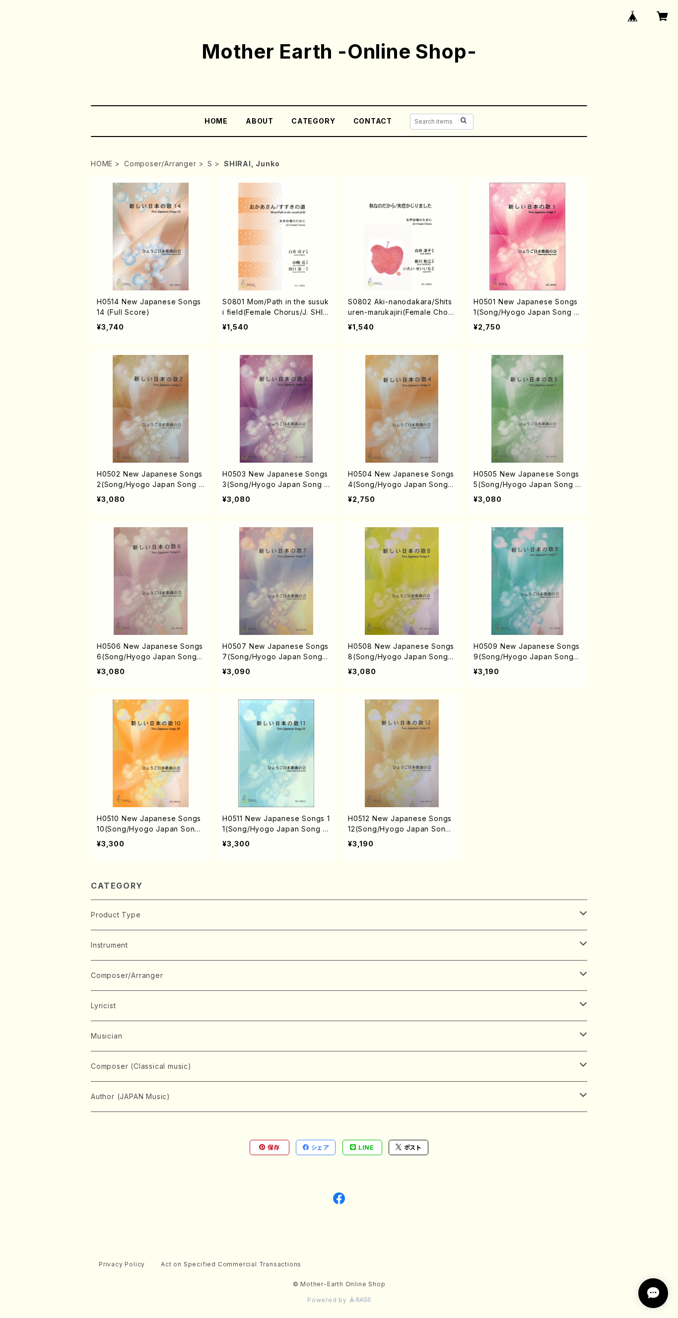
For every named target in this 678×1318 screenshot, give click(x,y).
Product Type (116, 914)
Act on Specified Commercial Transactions (231, 1264)
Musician (106, 1036)
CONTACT (373, 121)
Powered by (328, 1300)
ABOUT (259, 121)
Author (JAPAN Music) (130, 1096)
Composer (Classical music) (141, 1066)
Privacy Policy (122, 1264)
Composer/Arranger (160, 163)
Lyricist (103, 1005)
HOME (216, 121)
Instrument (109, 945)
